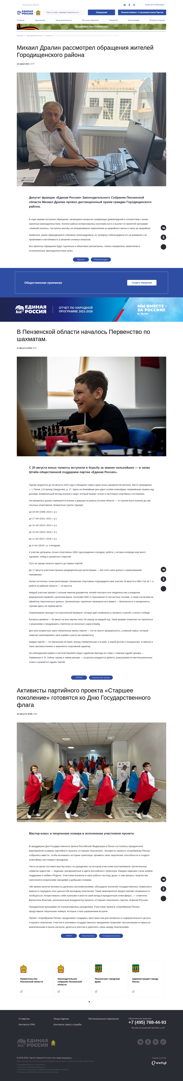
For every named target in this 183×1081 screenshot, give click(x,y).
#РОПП (79, 678)
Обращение (101, 12)
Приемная (113, 20)
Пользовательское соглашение (31, 1065)
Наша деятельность (64, 20)
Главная (20, 35)
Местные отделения (90, 20)
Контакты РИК (27, 1024)
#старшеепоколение (111, 936)
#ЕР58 (69, 936)
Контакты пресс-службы (68, 1024)
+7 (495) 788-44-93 (147, 1022)
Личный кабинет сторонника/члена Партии (142, 12)
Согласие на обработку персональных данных (37, 1072)
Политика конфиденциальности (31, 1067)
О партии (20, 20)
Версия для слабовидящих (154, 5)
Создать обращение (142, 283)
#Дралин (81, 259)
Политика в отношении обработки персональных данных (42, 1070)
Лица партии (40, 20)
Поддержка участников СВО (91, 27)
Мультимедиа (133, 20)
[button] (89, 1001)
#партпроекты (88, 936)
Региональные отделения (103, 1018)
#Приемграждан (101, 259)
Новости (49, 35)
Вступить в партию (157, 20)
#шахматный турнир (101, 678)
